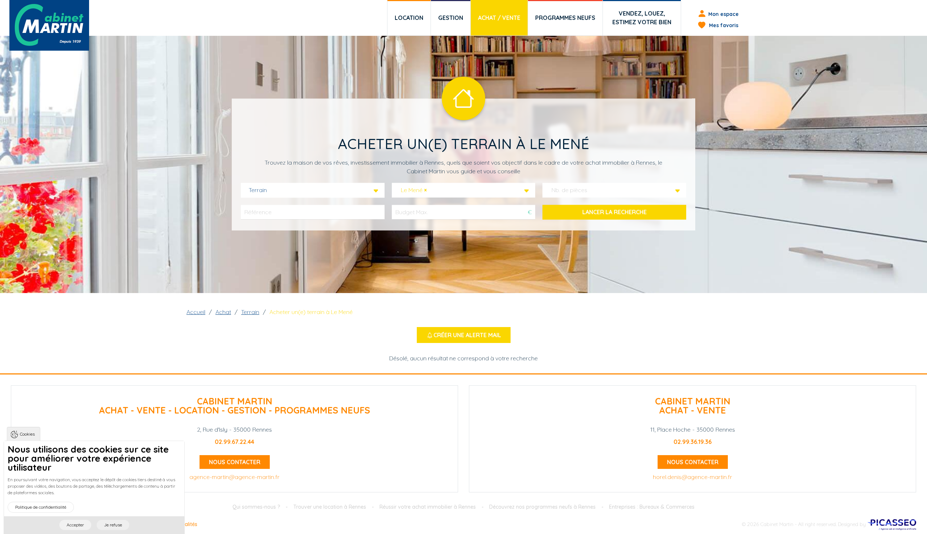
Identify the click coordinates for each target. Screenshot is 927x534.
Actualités (185, 524)
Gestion (450, 17)
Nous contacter (234, 462)
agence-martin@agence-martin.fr (234, 476)
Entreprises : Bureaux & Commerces (652, 507)
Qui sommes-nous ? (256, 507)
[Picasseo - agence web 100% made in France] (891, 524)
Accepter (75, 524)
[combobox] (313, 190)
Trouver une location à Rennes (329, 507)
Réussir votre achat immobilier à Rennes (427, 507)
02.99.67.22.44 (234, 441)
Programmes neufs (565, 17)
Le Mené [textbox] (414, 190)
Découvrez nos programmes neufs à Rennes (542, 507)
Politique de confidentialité (40, 507)
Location (409, 17)
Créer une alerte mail (467, 335)
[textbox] (572, 190)
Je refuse (113, 524)
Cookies (27, 434)
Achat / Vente (499, 17)
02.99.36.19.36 (693, 441)
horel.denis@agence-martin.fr (692, 476)
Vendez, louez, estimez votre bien (641, 18)
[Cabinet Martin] (49, 25)
